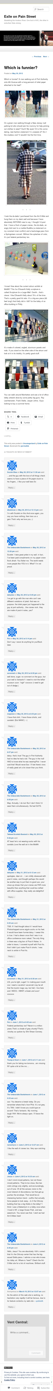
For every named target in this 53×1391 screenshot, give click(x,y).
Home (7, 48)
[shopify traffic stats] (8, 1368)
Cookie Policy (9, 1380)
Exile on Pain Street (20, 16)
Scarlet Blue (12, 472)
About (15, 48)
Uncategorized (29, 443)
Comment (36, 1353)
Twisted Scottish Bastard (17, 834)
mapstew (11, 714)
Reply (11, 487)
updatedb (39, 1301)
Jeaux (9, 1176)
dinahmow (11, 510)
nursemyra (11, 1145)
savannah (11, 673)
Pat (8, 638)
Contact (25, 48)
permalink (25, 446)
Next (46, 56)
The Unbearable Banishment (18, 547)
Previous (36, 56)
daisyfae (10, 595)
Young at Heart (13, 1060)
